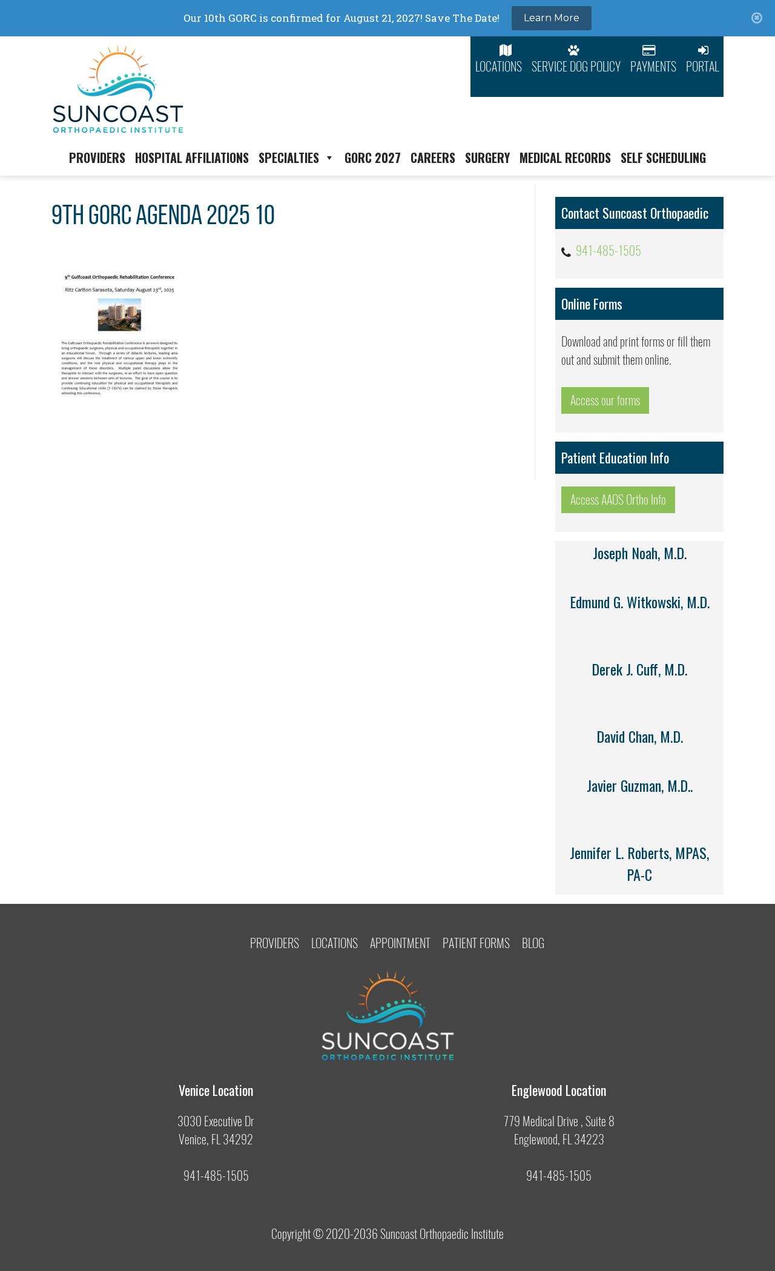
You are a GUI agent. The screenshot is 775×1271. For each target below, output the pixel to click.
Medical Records (565, 157)
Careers (433, 157)
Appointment (400, 943)
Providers (97, 157)
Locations (498, 66)
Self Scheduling (663, 157)
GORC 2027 (373, 157)
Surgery (487, 157)
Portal (702, 66)
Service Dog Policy (576, 66)
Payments (653, 66)
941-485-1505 (608, 250)
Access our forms (605, 400)
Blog (533, 943)
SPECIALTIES (289, 157)
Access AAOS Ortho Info (618, 499)
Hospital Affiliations (192, 157)
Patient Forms (476, 943)
